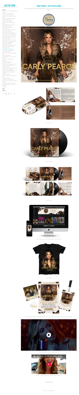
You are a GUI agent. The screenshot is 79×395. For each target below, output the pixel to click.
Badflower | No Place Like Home (8, 13)
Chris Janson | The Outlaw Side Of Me (9, 35)
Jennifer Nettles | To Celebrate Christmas (9, 68)
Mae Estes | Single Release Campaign (8, 18)
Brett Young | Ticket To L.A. (7, 61)
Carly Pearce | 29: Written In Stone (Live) (9, 33)
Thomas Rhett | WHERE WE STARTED (9, 40)
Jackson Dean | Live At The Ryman (8, 32)
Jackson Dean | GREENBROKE (7, 42)
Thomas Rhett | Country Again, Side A (9, 45)
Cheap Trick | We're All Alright (7, 69)
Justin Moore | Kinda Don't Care (8, 79)
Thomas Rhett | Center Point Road (8, 50)
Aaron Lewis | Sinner (6, 74)
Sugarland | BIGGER (5, 66)
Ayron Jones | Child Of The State (8, 46)
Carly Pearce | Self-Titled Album (7, 49)
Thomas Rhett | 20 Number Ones (8, 27)
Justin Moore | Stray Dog (6, 31)
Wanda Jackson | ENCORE (6, 43)
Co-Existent (4, 86)
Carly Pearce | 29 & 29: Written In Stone (9, 41)
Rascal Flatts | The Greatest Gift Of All (9, 70)
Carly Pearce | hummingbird (7, 21)
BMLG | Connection (5, 28)
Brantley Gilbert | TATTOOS (7, 19)
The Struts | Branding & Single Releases (9, 29)
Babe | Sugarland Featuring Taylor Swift (9, 64)
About (3, 88)
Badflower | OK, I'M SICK (6, 62)
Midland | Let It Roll (5, 47)
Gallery (4, 9)
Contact (4, 90)
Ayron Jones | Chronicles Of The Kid (8, 36)
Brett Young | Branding (6, 78)
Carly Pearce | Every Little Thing (8, 65)
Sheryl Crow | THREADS (6, 55)
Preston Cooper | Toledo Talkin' (7, 14)
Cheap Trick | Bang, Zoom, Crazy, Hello (9, 83)
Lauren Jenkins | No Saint (6, 51)
